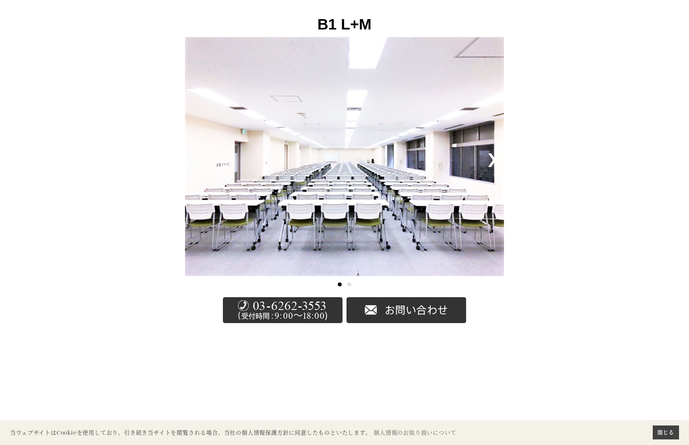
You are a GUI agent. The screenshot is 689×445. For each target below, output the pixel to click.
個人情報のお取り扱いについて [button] (415, 432)
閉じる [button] (666, 432)
